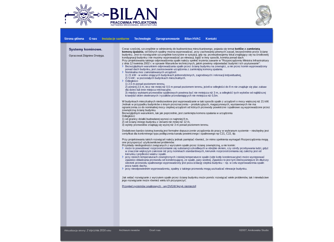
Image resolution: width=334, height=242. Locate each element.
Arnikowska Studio (258, 230)
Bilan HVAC (193, 38)
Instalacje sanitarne (115, 38)
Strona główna (74, 38)
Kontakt (211, 38)
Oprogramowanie (168, 38)
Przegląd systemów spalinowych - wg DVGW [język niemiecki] (159, 186)
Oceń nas (152, 230)
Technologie (142, 38)
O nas (93, 38)
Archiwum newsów (129, 230)
